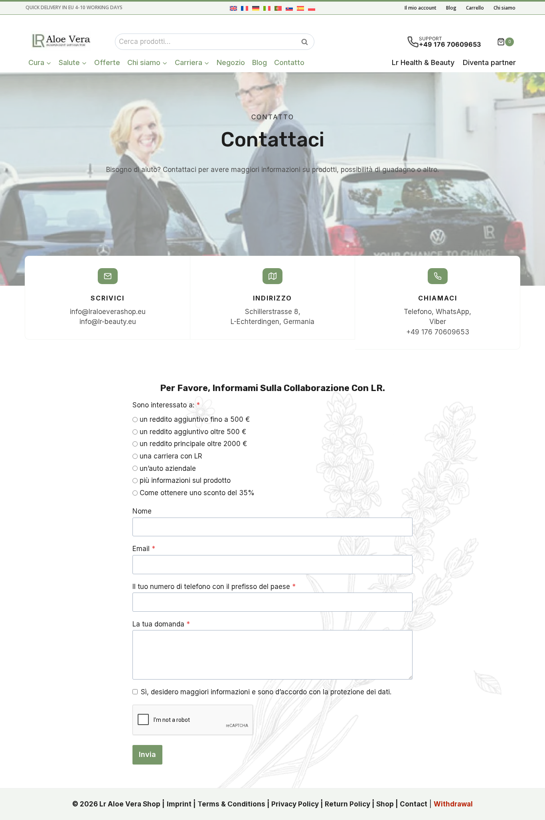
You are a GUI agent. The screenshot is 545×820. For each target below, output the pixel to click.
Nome (142, 511)
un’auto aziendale (168, 468)
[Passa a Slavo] (289, 8)
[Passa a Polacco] (311, 8)
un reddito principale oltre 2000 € (193, 444)
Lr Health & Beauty (423, 62)
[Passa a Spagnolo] (300, 8)
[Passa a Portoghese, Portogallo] (278, 8)
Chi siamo (504, 7)
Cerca (306, 42)
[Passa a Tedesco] (255, 8)
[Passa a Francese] (244, 8)
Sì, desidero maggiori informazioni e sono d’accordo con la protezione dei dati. (266, 692)
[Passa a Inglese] (233, 8)
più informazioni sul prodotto (185, 480)
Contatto (289, 62)
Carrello (475, 7)
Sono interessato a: (166, 405)
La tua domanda (161, 624)
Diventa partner (489, 62)
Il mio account (420, 7)
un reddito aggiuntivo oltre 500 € (193, 432)
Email (143, 549)
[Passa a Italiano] (267, 8)
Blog (451, 7)
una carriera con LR (171, 456)
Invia (147, 754)
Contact (413, 804)
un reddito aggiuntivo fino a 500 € (195, 419)
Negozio (231, 62)
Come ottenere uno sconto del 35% (197, 493)
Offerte (107, 62)
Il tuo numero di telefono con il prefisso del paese (214, 587)
